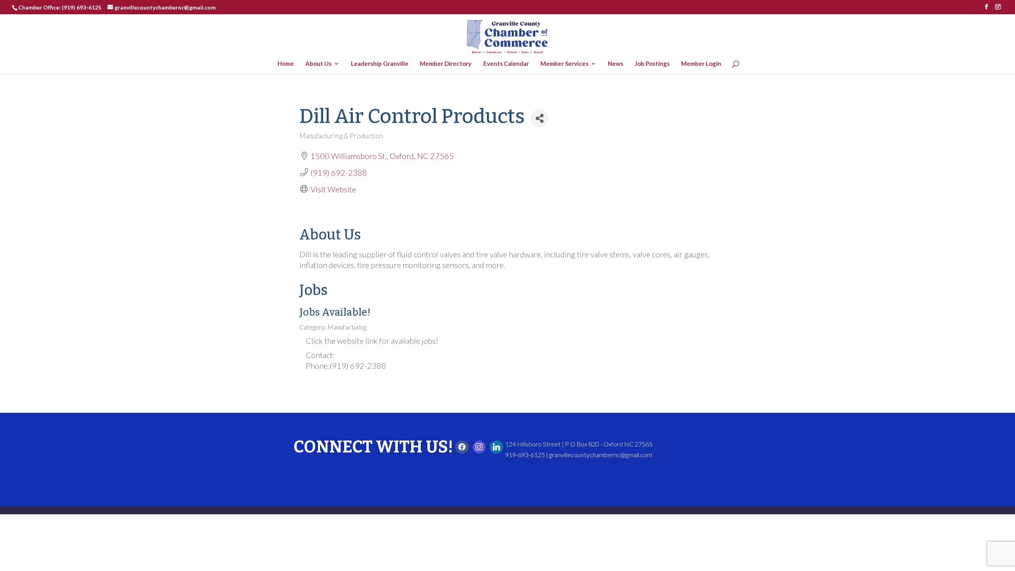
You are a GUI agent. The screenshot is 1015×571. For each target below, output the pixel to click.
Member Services (566, 64)
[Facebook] (462, 447)
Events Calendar (508, 64)
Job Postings (654, 64)
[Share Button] (539, 118)
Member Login (703, 64)
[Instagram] (479, 447)
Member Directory (447, 64)
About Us (320, 64)
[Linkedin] (496, 447)
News (617, 64)
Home (288, 64)
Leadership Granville (381, 64)
